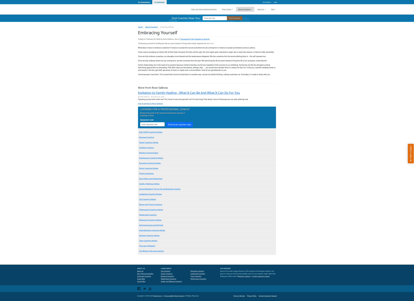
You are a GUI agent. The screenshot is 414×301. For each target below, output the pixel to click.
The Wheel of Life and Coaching (151, 251)
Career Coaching (166, 274)
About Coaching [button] (244, 9)
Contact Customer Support (268, 296)
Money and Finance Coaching (150, 204)
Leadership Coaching (198, 274)
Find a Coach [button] (227, 9)
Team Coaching (196, 276)
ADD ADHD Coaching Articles (150, 132)
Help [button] (273, 9)
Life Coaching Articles (147, 199)
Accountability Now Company (174, 296)
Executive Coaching (197, 271)
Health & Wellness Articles (149, 184)
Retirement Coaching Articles (150, 220)
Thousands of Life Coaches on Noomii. (195, 39)
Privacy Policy (251, 296)
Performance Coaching (198, 279)
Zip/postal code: (147, 120)
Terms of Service (239, 296)
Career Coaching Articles (148, 142)
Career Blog (141, 281)
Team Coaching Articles (148, 240)
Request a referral (244, 276)
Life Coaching (165, 271)
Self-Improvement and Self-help (151, 225)
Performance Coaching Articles (151, 209)
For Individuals (159, 2)
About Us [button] (260, 9)
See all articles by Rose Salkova (150, 103)
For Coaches (267, 2)
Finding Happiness (146, 173)
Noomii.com (158, 296)
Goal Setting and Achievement (150, 178)
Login (275, 2)
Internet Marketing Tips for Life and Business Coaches (159, 189)
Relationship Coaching (148, 215)
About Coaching (151, 27)
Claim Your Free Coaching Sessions (204, 9)
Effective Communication (148, 153)
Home (140, 27)
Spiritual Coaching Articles (149, 235)
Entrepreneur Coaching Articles (151, 158)
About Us (140, 271)
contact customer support (261, 276)
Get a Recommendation (145, 274)
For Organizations (144, 2)
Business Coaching (146, 137)
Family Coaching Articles (148, 168)
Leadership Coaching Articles (150, 194)
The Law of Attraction (147, 246)
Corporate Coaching (144, 276)
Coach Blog (141, 279)
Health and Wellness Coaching (171, 281)
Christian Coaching (146, 147)
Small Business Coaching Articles (152, 230)
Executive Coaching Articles (150, 163)
